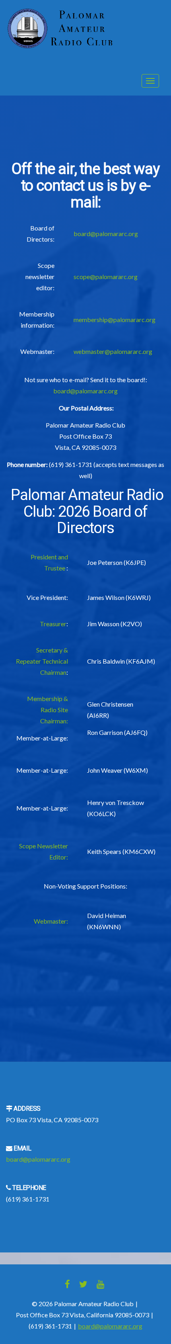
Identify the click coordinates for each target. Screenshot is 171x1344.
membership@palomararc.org (114, 319)
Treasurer (53, 623)
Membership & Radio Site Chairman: (47, 710)
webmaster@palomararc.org (113, 351)
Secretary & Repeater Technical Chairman (42, 661)
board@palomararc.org (106, 233)
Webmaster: (51, 921)
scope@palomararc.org (106, 276)
